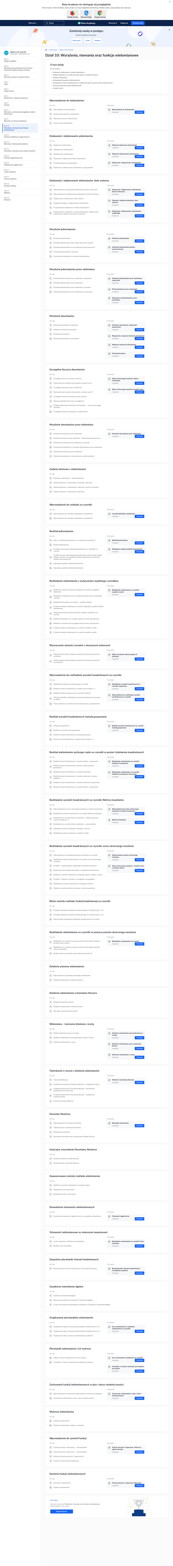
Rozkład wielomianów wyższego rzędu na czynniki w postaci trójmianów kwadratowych (96, 752)
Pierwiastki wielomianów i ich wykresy (70, 1349)
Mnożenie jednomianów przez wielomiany (72, 269)
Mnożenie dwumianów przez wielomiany (71, 425)
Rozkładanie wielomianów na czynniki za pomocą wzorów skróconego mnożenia (92, 932)
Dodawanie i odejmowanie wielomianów (71, 136)
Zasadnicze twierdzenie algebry (66, 1287)
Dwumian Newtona (59, 1114)
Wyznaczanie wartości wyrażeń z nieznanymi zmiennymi (79, 645)
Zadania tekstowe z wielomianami (67, 469)
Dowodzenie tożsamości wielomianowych (72, 1207)
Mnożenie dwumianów (61, 316)
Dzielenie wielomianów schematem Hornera (73, 993)
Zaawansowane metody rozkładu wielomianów (74, 1176)
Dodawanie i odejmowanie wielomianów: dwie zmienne (79, 180)
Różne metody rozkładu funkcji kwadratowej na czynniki (79, 901)
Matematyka (53, 50)
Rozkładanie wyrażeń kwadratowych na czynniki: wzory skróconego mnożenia (91, 846)
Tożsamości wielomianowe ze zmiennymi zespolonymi (78, 1232)
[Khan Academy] (86, 23)
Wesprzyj (112, 23)
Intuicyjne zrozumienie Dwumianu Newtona (73, 1149)
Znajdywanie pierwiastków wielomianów (71, 1318)
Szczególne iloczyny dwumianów (67, 369)
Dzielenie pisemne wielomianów (66, 966)
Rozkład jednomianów (61, 531)
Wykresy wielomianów (61, 1412)
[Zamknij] (169, 1)
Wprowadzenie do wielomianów (66, 100)
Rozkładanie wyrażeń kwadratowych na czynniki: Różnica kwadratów (86, 800)
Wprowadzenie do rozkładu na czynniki (70, 505)
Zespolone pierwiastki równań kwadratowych (74, 1259)
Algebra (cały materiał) (66, 50)
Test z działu (54, 1500)
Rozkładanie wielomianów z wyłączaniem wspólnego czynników (83, 581)
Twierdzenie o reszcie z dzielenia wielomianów (74, 1071)
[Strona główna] (46, 50)
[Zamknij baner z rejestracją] (169, 30)
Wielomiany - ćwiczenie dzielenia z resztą (71, 1024)
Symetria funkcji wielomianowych (67, 1474)
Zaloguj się (124, 23)
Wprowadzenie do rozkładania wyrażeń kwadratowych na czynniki (85, 675)
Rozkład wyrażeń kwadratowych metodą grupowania (78, 717)
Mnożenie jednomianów (62, 229)
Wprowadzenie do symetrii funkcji (67, 1438)
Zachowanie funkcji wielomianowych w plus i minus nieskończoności (86, 1385)
